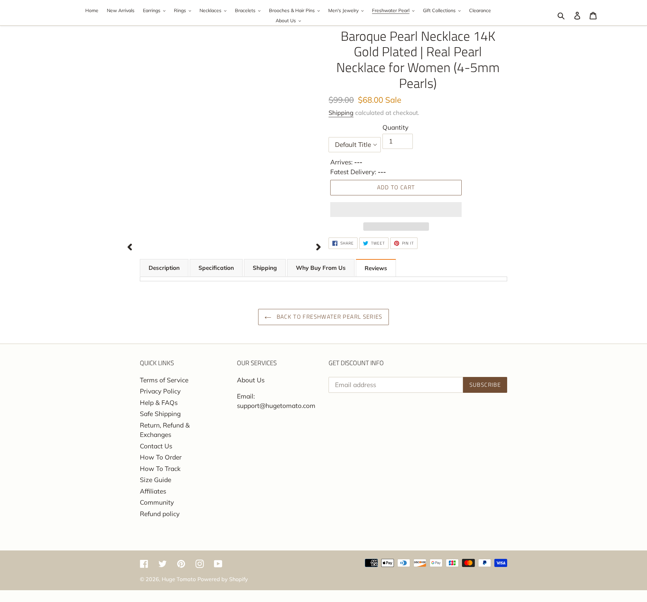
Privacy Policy (160, 391)
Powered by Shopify (222, 579)
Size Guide (155, 480)
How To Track (160, 469)
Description (164, 267)
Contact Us (156, 446)
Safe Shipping (160, 414)
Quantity (395, 127)
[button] (396, 209)
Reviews (376, 268)
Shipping (341, 113)
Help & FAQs (159, 403)
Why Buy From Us (321, 267)
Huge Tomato (179, 579)
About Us (251, 380)
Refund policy (160, 514)
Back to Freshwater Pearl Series (328, 316)
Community (157, 502)
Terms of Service (164, 380)
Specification (216, 267)
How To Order (161, 457)
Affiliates (153, 491)
